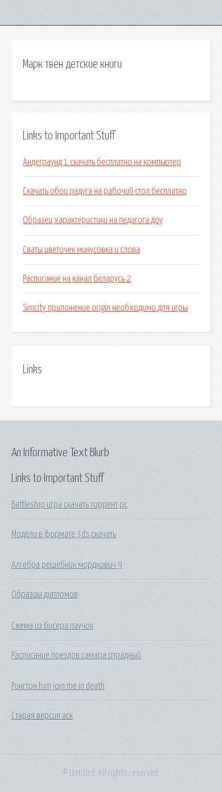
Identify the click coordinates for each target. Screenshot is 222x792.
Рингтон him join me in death (58, 686)
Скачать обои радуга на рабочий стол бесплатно (105, 191)
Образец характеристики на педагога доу (93, 220)
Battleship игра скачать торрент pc (69, 504)
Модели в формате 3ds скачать (63, 534)
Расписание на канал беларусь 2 (77, 278)
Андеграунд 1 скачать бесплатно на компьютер (102, 162)
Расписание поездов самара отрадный (76, 655)
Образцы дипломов (44, 594)
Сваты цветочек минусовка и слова (81, 249)
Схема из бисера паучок (52, 625)
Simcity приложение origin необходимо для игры (105, 307)
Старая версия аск (42, 715)
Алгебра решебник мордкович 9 (66, 565)
